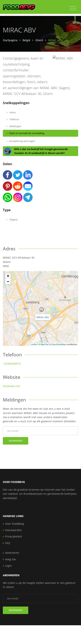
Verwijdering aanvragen (22, 141)
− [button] (8, 281)
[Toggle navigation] (73, 8)
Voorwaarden (13, 530)
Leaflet (34, 344)
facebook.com (11, 386)
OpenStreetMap (58, 344)
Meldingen (15, 126)
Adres (12, 112)
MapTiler (45, 344)
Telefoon (14, 119)
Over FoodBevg (14, 523)
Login (8, 565)
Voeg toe (10, 559)
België (26, 40)
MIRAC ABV (43, 317)
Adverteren (12, 552)
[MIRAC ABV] (41, 309)
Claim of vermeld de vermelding (26, 133)
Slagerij (13, 219)
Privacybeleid (13, 536)
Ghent (39, 40)
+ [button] (8, 276)
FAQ (7, 543)
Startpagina (10, 40)
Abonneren (15, 440)
